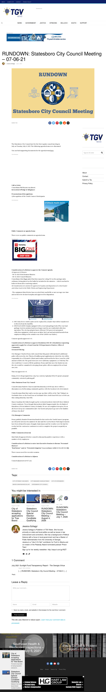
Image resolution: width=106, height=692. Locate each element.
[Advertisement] (66, 13)
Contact (85, 176)
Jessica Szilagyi (11, 63)
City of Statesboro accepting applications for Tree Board (17, 514)
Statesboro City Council (40, 484)
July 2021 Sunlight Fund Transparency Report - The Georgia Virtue (38, 565)
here (52, 150)
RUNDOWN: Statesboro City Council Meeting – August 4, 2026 (47, 514)
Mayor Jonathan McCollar (21, 484)
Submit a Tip (87, 180)
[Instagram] (58, 663)
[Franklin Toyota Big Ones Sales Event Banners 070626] (24, 250)
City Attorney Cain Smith (20, 481)
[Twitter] (51, 663)
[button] (2, 23)
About (84, 172)
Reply (13, 574)
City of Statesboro (58, 481)
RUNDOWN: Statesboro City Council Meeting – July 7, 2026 (62, 512)
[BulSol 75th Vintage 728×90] (37, 37)
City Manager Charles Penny (40, 481)
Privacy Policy (87, 183)
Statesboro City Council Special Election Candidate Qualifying (32, 514)
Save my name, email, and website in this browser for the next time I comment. (40, 610)
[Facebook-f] (47, 663)
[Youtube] (54, 663)
